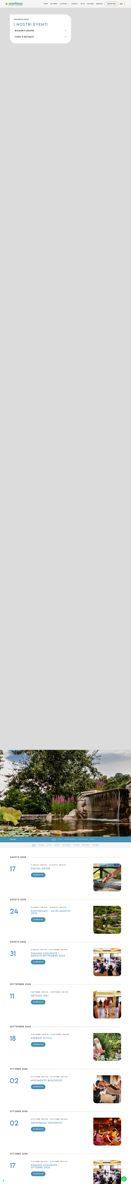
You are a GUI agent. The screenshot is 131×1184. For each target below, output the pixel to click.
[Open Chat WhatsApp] (124, 1179)
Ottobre (76, 644)
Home (46, 4)
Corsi (60, 638)
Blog (83, 4)
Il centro (63, 4)
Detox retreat (70, 638)
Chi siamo (54, 4)
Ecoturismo (83, 638)
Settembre (66, 644)
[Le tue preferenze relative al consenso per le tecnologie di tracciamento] (3, 1180)
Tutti (54, 638)
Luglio (49, 644)
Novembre (86, 644)
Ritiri (92, 638)
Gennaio (41, 644)
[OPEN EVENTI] (78, 4)
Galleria (90, 4)
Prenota (99, 4)
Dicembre (95, 644)
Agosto (57, 644)
